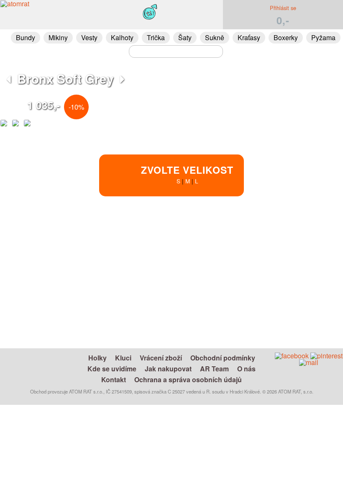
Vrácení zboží (161, 358)
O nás (246, 368)
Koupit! (281, 233)
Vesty (89, 37)
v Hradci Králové (198, 283)
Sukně (214, 37)
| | (187, 174)
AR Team (214, 368)
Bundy (25, 37)
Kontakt (113, 379)
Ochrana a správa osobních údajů (188, 379)
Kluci (123, 358)
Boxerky (286, 37)
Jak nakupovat (168, 368)
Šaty (185, 37)
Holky (97, 358)
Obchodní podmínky (222, 358)
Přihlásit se (283, 8)
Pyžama (323, 37)
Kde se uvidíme (111, 368)
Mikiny (58, 37)
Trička (156, 37)
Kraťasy (249, 37)
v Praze (207, 293)
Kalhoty (122, 37)
